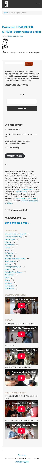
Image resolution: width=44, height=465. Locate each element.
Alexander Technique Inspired (15, 234)
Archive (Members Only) (13, 236)
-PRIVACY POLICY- (22, 462)
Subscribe (22, 108)
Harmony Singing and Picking (15, 258)
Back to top (22, 455)
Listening (8, 269)
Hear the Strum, (21, 191)
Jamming (8, 264)
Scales (7, 277)
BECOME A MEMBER (14, 156)
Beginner (8, 242)
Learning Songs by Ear (13, 267)
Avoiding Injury (10, 239)
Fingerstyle (8, 256)
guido (21, 36)
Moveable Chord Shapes (13, 272)
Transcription (9, 286)
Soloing (7, 280)
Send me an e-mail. (17, 222)
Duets (7, 250)
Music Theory (9, 275)
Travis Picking (9, 288)
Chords (7, 247)
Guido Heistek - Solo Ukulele (26, 198)
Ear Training (9, 253)
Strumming (8, 283)
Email (22, 94)
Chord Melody (10, 245)
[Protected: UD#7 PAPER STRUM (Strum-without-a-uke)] (5, 44)
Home (6, 12)
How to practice (10, 261)
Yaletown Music (27, 189)
